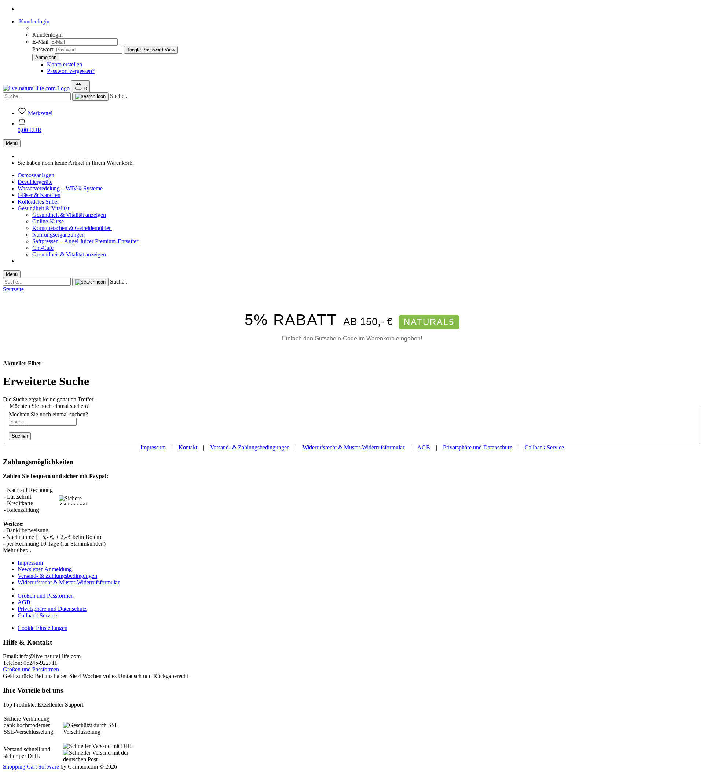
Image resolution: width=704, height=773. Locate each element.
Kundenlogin (34, 21)
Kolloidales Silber (38, 201)
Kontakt (188, 447)
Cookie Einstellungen (42, 628)
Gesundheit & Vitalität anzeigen (69, 215)
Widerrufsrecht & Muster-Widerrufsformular (353, 447)
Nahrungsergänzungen (58, 234)
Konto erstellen (64, 64)
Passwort (42, 49)
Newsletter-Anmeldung (45, 569)
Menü (12, 143)
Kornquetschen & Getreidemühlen (72, 228)
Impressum (153, 447)
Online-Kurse (48, 221)
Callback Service (544, 447)
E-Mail (40, 42)
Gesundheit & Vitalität (43, 208)
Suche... (119, 96)
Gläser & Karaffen (39, 195)
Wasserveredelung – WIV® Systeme (60, 188)
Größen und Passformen (46, 595)
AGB (423, 447)
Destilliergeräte (35, 182)
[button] (29, 126)
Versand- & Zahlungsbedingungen (250, 447)
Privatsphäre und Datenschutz (477, 447)
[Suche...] (90, 96)
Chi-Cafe (43, 248)
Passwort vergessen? (71, 71)
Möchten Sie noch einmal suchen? (48, 414)
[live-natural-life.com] (37, 88)
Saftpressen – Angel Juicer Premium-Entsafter (85, 241)
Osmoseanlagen (36, 175)
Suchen (20, 436)
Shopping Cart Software (31, 766)
